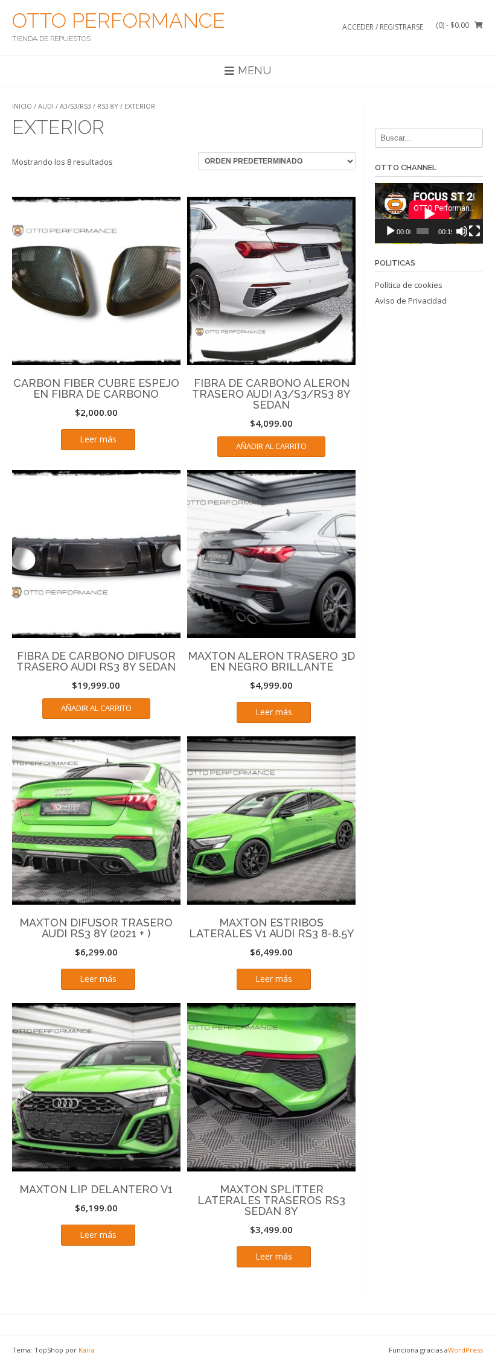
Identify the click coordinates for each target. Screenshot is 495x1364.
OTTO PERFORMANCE (118, 20)
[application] (429, 213)
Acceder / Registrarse (382, 26)
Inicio (22, 105)
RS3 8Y (107, 105)
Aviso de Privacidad (411, 300)
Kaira (86, 1349)
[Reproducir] (391, 231)
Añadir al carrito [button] (271, 446)
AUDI (46, 105)
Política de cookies (408, 284)
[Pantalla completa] (474, 231)
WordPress (465, 1349)
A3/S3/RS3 (75, 105)
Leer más (98, 439)
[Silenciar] (462, 231)
